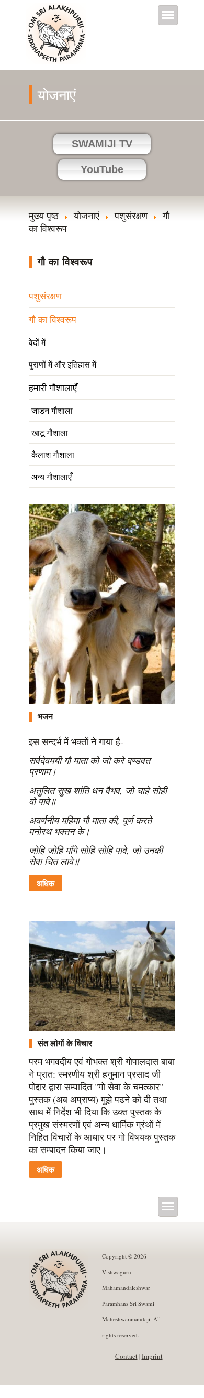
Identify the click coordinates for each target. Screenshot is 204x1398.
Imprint (152, 1356)
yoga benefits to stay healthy (53, 1391)
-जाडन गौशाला (51, 410)
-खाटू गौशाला (48, 432)
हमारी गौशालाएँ (53, 387)
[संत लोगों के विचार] (102, 1027)
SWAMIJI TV (102, 143)
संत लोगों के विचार (65, 1043)
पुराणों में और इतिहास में (62, 364)
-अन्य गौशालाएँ (50, 476)
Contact (126, 1356)
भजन (45, 716)
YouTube (102, 169)
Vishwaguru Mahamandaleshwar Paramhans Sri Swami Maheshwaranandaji (56, 40)
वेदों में (37, 342)
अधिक (45, 883)
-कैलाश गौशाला (51, 454)
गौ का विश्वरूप (52, 319)
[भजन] (102, 700)
